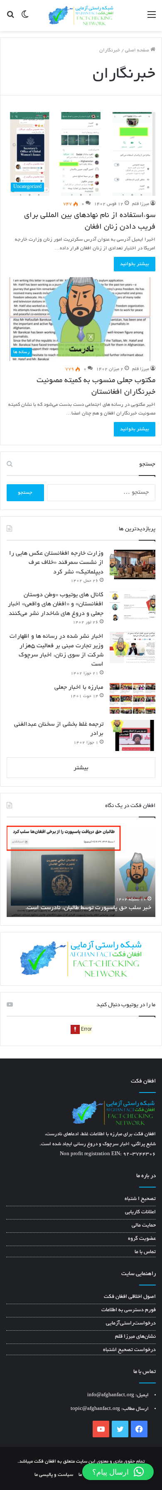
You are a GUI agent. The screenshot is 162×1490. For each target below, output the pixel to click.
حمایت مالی (144, 1226)
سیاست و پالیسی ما (53, 1475)
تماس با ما (145, 1252)
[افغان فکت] (81, 15)
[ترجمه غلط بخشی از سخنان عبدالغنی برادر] (132, 735)
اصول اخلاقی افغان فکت (130, 1297)
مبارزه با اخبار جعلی (78, 687)
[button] (118, 1471)
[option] (81, 871)
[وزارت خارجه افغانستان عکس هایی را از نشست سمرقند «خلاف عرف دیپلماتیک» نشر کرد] (132, 564)
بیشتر (81, 768)
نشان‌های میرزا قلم (135, 1337)
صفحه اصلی (137, 50)
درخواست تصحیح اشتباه (129, 1350)
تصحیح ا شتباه (140, 1199)
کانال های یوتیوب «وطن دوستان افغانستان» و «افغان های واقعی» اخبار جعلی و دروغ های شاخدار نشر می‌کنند (55, 604)
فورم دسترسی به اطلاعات (128, 1310)
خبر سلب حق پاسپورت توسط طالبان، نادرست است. (88, 908)
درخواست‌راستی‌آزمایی (131, 1324)
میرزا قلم (140, 204)
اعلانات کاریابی (140, 1212)
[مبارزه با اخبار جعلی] (132, 698)
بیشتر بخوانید (134, 264)
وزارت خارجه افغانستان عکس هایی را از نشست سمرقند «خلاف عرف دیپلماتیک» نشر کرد (56, 563)
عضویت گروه (142, 1239)
